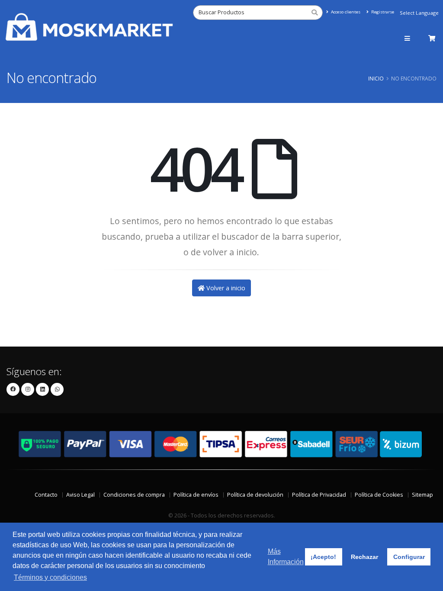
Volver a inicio (225, 288)
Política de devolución (255, 494)
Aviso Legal (80, 494)
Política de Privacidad (319, 494)
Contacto (46, 494)
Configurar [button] (409, 556)
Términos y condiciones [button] (50, 577)
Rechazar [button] (364, 556)
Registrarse (382, 12)
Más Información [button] (286, 556)
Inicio (376, 78)
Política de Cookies (379, 494)
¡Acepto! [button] (323, 556)
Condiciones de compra (134, 494)
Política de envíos (195, 494)
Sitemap (422, 494)
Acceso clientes (345, 12)
